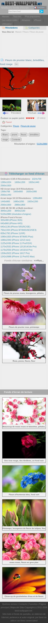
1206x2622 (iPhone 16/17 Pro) (15, 253)
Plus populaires (32, 16)
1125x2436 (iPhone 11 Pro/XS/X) (16, 243)
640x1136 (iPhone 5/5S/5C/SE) (15, 227)
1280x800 (37, 198)
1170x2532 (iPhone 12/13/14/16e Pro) (19, 246)
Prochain (32, 113)
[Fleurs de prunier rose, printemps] (24, 324)
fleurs (23, 134)
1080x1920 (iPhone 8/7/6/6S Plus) (17, 237)
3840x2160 (20, 211)
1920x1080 (31, 191)
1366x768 (5, 191)
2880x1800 (20, 205)
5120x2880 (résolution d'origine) (16, 214)
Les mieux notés (9, 20)
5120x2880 (42, 144)
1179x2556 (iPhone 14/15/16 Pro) (16, 250)
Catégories (34, 28)
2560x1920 (6, 185)
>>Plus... (38, 260)
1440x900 (5, 201)
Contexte (16, 139)
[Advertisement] (24, 53)
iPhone (37, 20)
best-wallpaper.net (23, 611)
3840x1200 (6, 211)
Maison (5, 16)
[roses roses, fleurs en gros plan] (24, 559)
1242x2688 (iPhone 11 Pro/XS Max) (18, 256)
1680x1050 (18, 201)
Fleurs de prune (36, 32)
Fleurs (25, 32)
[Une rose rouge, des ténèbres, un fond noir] (24, 458)
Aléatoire (26, 20)
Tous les (17, 16)
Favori (9, 122)
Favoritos (33, 604)
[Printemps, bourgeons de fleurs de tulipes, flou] (24, 525)
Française (40, 7)
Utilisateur (7, 24)
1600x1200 (20, 182)
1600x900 (18, 191)
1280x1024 (6, 182)
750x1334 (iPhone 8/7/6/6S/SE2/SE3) (18, 230)
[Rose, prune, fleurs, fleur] (24, 358)
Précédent (16, 113)
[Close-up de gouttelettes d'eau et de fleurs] (24, 593)
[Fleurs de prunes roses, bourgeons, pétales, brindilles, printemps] (24, 290)
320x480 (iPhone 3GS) (11, 220)
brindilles (34, 134)
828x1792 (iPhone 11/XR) (13, 233)
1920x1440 (34, 182)
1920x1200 (32, 201)
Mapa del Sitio (17, 607)
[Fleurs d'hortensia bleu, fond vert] (24, 492)
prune (14, 134)
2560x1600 (6, 205)
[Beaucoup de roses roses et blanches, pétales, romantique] (24, 424)
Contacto (23, 604)
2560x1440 (6, 195)
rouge (5, 139)
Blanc (5, 134)
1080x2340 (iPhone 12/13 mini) (15, 240)
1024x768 (36, 179)
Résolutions (11, 28)
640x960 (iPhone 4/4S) (11, 223)
